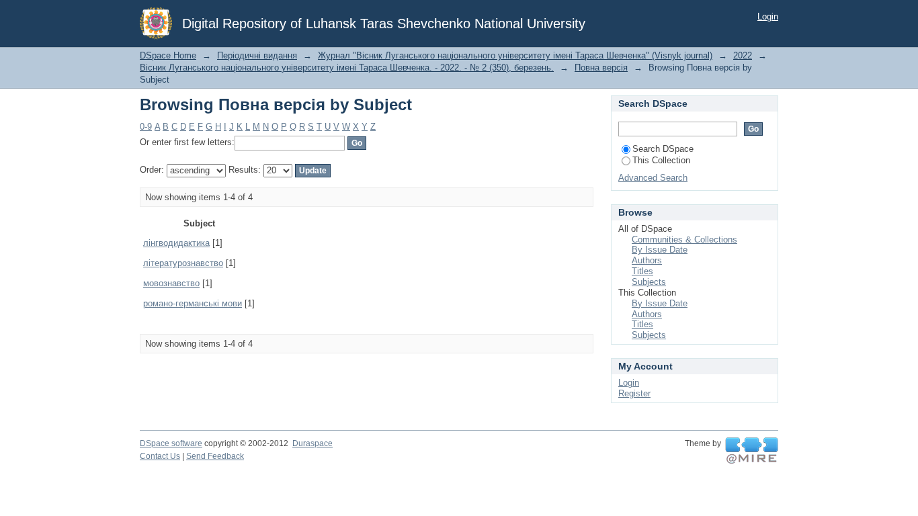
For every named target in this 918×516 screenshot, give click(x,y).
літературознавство (183, 263)
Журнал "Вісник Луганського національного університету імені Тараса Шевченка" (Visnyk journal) (515, 55)
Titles (642, 271)
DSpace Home (168, 55)
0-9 (146, 127)
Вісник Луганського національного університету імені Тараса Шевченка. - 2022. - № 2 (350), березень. (347, 67)
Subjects (649, 282)
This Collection (661, 160)
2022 (742, 55)
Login (767, 16)
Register (634, 393)
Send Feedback (215, 456)
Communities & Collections (684, 239)
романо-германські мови (192, 303)
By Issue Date (659, 250)
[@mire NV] (751, 451)
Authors (647, 260)
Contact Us (160, 456)
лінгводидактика (176, 243)
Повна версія (601, 67)
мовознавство (171, 283)
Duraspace (312, 443)
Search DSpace (663, 149)
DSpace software (171, 443)
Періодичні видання (257, 55)
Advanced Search (652, 178)
